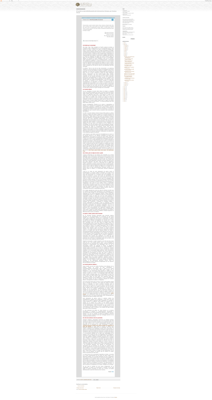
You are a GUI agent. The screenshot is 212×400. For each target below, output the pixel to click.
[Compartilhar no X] (95, 379)
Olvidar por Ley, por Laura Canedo (129, 73)
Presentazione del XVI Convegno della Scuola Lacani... (129, 72)
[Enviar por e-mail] (93, 379)
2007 (124, 99)
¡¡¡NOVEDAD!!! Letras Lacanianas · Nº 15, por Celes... (129, 78)
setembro (125, 49)
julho (125, 51)
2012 (124, 93)
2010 (124, 95)
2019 (124, 42)
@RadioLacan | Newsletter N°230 (129, 74)
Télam (113, 371)
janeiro (125, 85)
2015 (124, 89)
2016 (124, 88)
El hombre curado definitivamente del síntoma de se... (129, 57)
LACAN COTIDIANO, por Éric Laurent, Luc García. (128, 59)
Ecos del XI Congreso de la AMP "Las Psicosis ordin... (129, 69)
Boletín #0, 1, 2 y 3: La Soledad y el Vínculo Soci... (129, 67)
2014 (124, 90)
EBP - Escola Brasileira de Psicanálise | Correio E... (128, 76)
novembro (126, 46)
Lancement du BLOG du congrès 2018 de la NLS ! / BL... (129, 63)
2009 (124, 97)
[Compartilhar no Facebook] (96, 379)
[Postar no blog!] (94, 379)
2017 (124, 86)
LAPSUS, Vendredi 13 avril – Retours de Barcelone (128, 61)
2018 (124, 44)
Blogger (116, 397)
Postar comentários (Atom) (83, 389)
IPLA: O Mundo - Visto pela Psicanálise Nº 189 (128, 65)
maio (125, 54)
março (125, 82)
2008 (124, 98)
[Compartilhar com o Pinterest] (97, 379)
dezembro (126, 45)
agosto (125, 50)
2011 (124, 94)
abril (125, 55)
